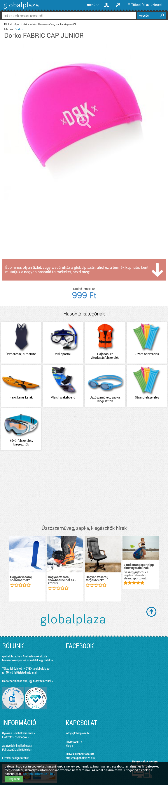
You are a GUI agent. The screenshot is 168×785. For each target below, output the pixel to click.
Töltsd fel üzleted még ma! (21, 672)
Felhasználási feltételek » (17, 749)
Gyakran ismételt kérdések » (18, 733)
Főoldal (8, 24)
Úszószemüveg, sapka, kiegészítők (57, 24)
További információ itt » (39, 774)
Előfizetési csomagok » (15, 737)
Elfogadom (13, 779)
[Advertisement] (84, 488)
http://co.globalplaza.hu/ (80, 758)
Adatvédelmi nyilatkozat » (17, 745)
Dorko (18, 29)
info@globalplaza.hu (78, 733)
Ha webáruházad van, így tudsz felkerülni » (27, 681)
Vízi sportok (29, 24)
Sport (17, 24)
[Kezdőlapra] (20, 8)
